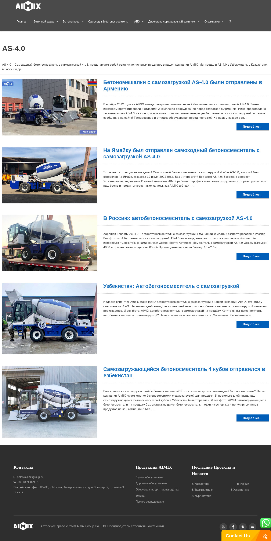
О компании (212, 21)
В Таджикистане (202, 489)
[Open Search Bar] (230, 21)
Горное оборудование (149, 477)
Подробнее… (253, 126)
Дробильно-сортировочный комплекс (172, 21)
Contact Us (238, 535)
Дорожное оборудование (151, 483)
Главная (22, 21)
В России (243, 483)
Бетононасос (71, 21)
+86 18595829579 (28, 482)
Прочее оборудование (150, 501)
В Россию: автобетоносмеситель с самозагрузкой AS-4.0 (178, 218)
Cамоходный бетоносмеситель (108, 21)
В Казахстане (200, 483)
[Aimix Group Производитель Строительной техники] (29, 6)
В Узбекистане (240, 489)
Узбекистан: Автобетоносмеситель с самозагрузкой (171, 286)
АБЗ (137, 21)
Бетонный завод (43, 21)
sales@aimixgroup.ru (29, 477)
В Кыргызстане (201, 495)
